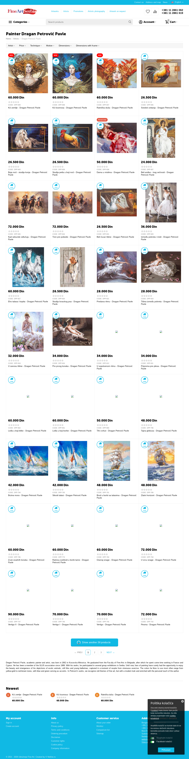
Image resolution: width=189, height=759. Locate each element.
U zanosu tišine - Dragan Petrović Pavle (26, 366)
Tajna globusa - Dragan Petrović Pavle (159, 431)
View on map (147, 742)
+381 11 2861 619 (172, 13)
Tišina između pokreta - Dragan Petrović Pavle (160, 302)
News (165, 2)
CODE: (10, 105)
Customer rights (58, 741)
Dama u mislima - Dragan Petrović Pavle (116, 172)
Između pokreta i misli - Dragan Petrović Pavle (159, 238)
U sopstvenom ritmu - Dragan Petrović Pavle (114, 367)
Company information (60, 748)
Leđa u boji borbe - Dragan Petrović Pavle (72, 431)
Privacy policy (57, 726)
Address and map (153, 2)
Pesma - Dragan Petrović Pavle (155, 624)
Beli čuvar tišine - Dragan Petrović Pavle (115, 237)
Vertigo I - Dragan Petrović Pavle (67, 624)
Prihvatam (166, 750)
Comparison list (103, 730)
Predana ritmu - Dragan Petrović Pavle (115, 301)
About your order (103, 723)
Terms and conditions (60, 730)
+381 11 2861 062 (172, 10)
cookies (154, 710)
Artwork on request (118, 11)
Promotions (78, 11)
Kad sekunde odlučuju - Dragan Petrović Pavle (27, 238)
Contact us (139, 2)
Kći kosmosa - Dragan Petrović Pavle (69, 107)
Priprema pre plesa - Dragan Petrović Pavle (158, 367)
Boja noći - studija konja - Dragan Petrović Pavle (27, 173)
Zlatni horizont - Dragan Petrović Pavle (159, 495)
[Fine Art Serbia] (21, 11)
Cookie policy (57, 745)
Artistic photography (96, 11)
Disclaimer (55, 737)
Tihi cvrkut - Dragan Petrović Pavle (113, 431)
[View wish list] (147, 13)
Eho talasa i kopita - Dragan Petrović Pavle (28, 301)
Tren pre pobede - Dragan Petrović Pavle (71, 237)
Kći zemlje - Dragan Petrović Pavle (24, 107)
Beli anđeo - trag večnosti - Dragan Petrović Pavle (157, 173)
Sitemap (100, 733)
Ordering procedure (59, 733)
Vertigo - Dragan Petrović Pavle (111, 624)
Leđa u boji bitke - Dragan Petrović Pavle (27, 431)
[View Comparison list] (155, 13)
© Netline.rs (50, 757)
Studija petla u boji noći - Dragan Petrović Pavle (71, 173)
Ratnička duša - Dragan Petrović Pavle (115, 107)
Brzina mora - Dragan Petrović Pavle (25, 495)
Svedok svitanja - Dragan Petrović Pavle (159, 107)
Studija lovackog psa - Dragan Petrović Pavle (70, 302)
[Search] (130, 22)
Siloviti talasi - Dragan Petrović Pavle (69, 495)
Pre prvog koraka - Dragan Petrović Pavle (71, 366)
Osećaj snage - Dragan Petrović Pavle (114, 560)
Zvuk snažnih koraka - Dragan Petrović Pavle (26, 561)
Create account (12, 726)
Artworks (55, 11)
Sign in (9, 723)
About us (55, 723)
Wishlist (99, 726)
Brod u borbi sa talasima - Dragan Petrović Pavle (116, 496)
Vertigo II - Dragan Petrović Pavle (23, 624)
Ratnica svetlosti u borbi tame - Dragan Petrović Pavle (70, 561)
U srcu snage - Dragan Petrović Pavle (158, 560)
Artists (66, 11)
